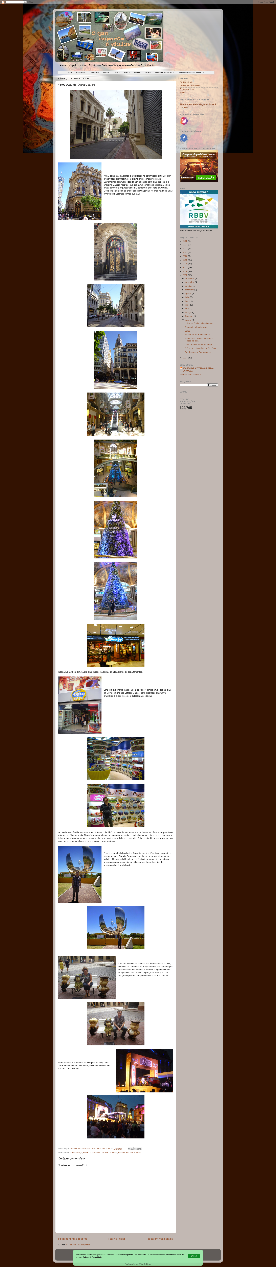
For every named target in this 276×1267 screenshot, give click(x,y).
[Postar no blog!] (132, 1148)
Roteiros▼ (138, 72)
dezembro (190, 278)
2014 (185, 358)
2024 (185, 245)
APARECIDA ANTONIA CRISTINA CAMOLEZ (198, 369)
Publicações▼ (81, 72)
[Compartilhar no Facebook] (137, 1148)
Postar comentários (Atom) (78, 1245)
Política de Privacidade (190, 86)
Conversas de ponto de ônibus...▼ (191, 72)
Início (70, 72)
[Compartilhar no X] (134, 1148)
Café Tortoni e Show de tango (198, 344)
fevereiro (189, 316)
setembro (189, 290)
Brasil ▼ (127, 72)
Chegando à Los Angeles (196, 327)
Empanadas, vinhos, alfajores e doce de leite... (199, 339)
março (188, 312)
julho (187, 297)
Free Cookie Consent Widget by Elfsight (138, 1264)
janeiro (188, 320)
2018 (185, 264)
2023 (185, 249)
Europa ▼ (107, 72)
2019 (185, 260)
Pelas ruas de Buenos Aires (197, 335)
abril (187, 309)
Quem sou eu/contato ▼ (164, 72)
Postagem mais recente (73, 1238)
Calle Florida (94, 1153)
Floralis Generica (109, 1153)
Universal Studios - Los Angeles (199, 323)
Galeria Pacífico (125, 1153)
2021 (185, 252)
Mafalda (137, 1153)
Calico (187, 331)
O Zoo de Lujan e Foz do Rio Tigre (200, 348)
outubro (189, 286)
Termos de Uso (187, 89)
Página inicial (116, 1238)
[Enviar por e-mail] (129, 1148)
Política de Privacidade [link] (92, 1257)
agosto (188, 293)
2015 (185, 275)
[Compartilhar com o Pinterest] (140, 1148)
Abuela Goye (76, 1153)
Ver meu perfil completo (190, 375)
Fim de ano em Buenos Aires (198, 352)
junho (188, 301)
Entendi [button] (194, 1256)
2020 (185, 256)
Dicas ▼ (148, 72)
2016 (185, 271)
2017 (185, 267)
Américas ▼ (95, 72)
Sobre (182, 93)
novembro (190, 282)
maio (187, 305)
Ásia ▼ (117, 72)
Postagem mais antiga (159, 1238)
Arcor (85, 1153)
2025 (185, 241)
